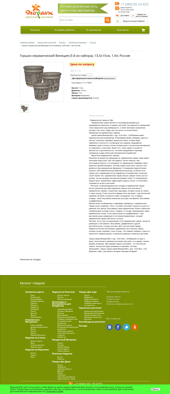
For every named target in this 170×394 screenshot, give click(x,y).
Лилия (33, 311)
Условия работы (64, 30)
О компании (93, 30)
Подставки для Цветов (66, 377)
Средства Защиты (64, 369)
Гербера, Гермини (37, 301)
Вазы (33, 343)
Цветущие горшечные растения (93, 318)
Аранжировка (36, 317)
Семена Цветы (63, 349)
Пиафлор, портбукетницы (67, 319)
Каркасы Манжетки (38, 335)
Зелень (33, 315)
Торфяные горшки (91, 301)
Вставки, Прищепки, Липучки (65, 312)
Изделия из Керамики (37, 349)
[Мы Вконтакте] (109, 327)
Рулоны (33, 333)
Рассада (60, 345)
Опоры (60, 373)
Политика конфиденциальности (119, 304)
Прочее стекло (36, 347)
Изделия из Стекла (35, 337)
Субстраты (61, 375)
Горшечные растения (90, 307)
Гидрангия (35, 307)
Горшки (33, 355)
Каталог (35, 30)
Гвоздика (34, 305)
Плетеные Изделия (62, 353)
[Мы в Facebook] (118, 327)
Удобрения (61, 367)
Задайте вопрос (112, 301)
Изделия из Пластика (63, 291)
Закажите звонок (113, 297)
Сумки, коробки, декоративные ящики (39, 326)
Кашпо (33, 353)
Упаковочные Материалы (32, 320)
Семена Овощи (63, 347)
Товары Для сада (88, 291)
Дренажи (61, 371)
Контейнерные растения (92, 321)
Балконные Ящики (64, 299)
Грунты (60, 365)
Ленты (33, 329)
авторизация (109, 78)
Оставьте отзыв (112, 299)
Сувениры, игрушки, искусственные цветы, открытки (66, 333)
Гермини (34, 303)
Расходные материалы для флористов (67, 328)
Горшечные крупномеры (93, 311)
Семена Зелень (63, 351)
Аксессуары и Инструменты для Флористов (61, 303)
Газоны (60, 343)
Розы (32, 295)
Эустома (34, 313)
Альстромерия (36, 299)
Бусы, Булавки (62, 315)
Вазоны (60, 297)
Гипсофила (35, 309)
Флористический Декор (66, 317)
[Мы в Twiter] (126, 327)
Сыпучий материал (65, 309)
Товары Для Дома (61, 361)
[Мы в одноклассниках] (134, 327)
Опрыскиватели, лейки (66, 379)
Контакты (123, 30)
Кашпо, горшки (36, 341)
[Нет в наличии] (89, 75)
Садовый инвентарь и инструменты (93, 304)
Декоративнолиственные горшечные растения (94, 314)
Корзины (60, 359)
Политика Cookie (54, 391)
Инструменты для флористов (64, 322)
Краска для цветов (64, 325)
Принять (155, 389)
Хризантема (35, 297)
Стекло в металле (37, 345)
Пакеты (33, 331)
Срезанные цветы (34, 291)
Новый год (61, 337)
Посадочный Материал (64, 339)
